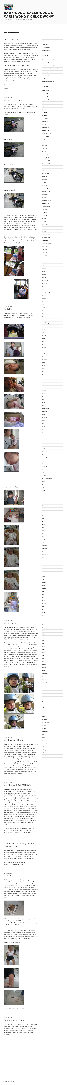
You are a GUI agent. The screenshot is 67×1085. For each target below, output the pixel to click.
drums (43, 432)
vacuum (44, 728)
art (42, 286)
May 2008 (44, 218)
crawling (44, 390)
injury (43, 515)
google (43, 490)
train (43, 704)
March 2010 (45, 151)
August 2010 (45, 136)
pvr (42, 609)
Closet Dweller (11, 39)
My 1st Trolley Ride (13, 100)
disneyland (44, 417)
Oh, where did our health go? (18, 785)
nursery (44, 573)
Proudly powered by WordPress (11, 1081)
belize (43, 307)
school (43, 622)
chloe (43, 362)
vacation (44, 725)
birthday (44, 316)
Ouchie (7, 875)
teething (44, 679)
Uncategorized (45, 722)
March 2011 (45, 118)
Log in (43, 41)
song (43, 655)
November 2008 (46, 200)
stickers (44, 667)
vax (43, 734)
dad (43, 399)
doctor (43, 420)
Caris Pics (8, 309)
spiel (43, 661)
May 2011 (44, 112)
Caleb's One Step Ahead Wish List (50, 63)
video (32, 854)
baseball (44, 298)
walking (44, 750)
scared (43, 618)
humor (43, 512)
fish (43, 463)
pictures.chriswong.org (48, 81)
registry (44, 612)
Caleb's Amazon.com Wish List (50, 59)
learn (43, 530)
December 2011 (46, 100)
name (43, 564)
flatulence (44, 466)
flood (43, 469)
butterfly (44, 335)
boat (43, 320)
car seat (44, 347)
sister (43, 640)
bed (43, 304)
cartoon (44, 353)
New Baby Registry (47, 75)
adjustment (45, 265)
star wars (44, 664)
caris (43, 350)
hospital (44, 509)
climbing (44, 374)
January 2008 (45, 231)
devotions (44, 411)
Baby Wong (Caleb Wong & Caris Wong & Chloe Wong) (29, 14)
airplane (44, 268)
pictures (44, 582)
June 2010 (44, 142)
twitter (43, 716)
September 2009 (46, 170)
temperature (45, 682)
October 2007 (45, 240)
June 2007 (44, 252)
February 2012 (45, 97)
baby (43, 289)
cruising (44, 393)
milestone (44, 548)
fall (42, 445)
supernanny (45, 673)
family (43, 448)
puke (43, 606)
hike (43, 506)
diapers (44, 414)
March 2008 (45, 225)
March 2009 (45, 188)
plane (43, 585)
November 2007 (46, 237)
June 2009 (44, 179)
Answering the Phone (14, 1020)
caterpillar (44, 359)
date (43, 405)
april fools (44, 283)
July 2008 (44, 212)
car (42, 344)
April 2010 (44, 148)
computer (44, 387)
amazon (44, 277)
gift (42, 484)
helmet (43, 499)
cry (42, 396)
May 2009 (44, 182)
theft (43, 692)
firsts (43, 460)
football (44, 475)
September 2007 (46, 243)
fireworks (44, 457)
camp (43, 341)
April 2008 (44, 222)
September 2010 (46, 133)
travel (43, 707)
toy (42, 701)
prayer (43, 600)
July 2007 (44, 249)
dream (43, 426)
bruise (43, 329)
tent (43, 686)
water (43, 753)
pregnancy (44, 603)
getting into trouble (47, 478)
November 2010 (46, 127)
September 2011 (46, 103)
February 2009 (46, 191)
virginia (44, 740)
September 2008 (46, 206)
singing (43, 634)
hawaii (43, 496)
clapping (44, 371)
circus (43, 368)
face (43, 442)
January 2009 (45, 194)
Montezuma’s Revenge (15, 740)
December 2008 (46, 197)
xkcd (43, 759)
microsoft (44, 545)
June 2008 (44, 215)
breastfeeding (45, 323)
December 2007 (46, 234)
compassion (45, 384)
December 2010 (46, 124)
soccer (43, 652)
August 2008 (45, 209)
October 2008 (45, 203)
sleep (43, 646)
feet (43, 454)
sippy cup (44, 637)
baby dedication (46, 292)
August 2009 (45, 173)
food (43, 472)
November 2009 (46, 164)
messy (43, 542)
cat (42, 356)
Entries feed (45, 44)
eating (43, 438)
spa (43, 658)
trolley (43, 710)
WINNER (44, 756)
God (43, 487)
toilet (43, 698)
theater (44, 689)
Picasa (43, 78)
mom (43, 551)
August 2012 (45, 93)
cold (43, 377)
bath (43, 301)
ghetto (43, 481)
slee (43, 643)
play (43, 591)
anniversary (45, 280)
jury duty (44, 524)
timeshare (44, 695)
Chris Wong (45, 72)
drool (43, 429)
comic (43, 381)
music (43, 561)
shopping (44, 628)
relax (43, 615)
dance (43, 402)
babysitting (44, 295)
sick (43, 631)
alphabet (44, 274)
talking (43, 676)
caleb (43, 338)
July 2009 (44, 176)
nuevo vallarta (45, 570)
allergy (43, 271)
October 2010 (45, 130)
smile (43, 649)
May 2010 (44, 145)
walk (43, 747)
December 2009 (46, 161)
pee (43, 579)
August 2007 (45, 246)
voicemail (44, 743)
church (43, 365)
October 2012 (45, 90)
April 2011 (44, 115)
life (42, 533)
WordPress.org (46, 50)
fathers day (45, 451)
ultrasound (44, 719)
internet (44, 518)
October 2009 (45, 167)
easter (43, 435)
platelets (44, 588)
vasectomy (45, 731)
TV (42, 713)
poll (43, 594)
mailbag (44, 539)
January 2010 (45, 158)
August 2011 (45, 106)
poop (43, 597)
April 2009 (44, 185)
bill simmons (45, 313)
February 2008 (46, 228)
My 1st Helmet (11, 623)
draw (43, 423)
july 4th (44, 521)
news (43, 567)
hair (43, 493)
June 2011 (44, 109)
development (45, 408)
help (43, 503)
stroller (43, 670)
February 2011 (45, 121)
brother (44, 326)
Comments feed (46, 47)
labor (43, 527)
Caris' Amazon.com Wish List (49, 66)
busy (43, 332)
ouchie (43, 576)
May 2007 (44, 255)
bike (43, 310)
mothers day (45, 554)
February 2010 (45, 154)
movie (43, 557)
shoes (43, 625)
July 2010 (44, 139)
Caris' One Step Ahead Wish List (50, 69)
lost (43, 536)
